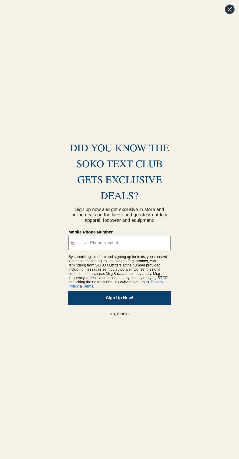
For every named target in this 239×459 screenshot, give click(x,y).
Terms (88, 286)
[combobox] (78, 243)
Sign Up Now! (119, 297)
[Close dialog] (229, 9)
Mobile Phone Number (90, 232)
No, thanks (119, 314)
